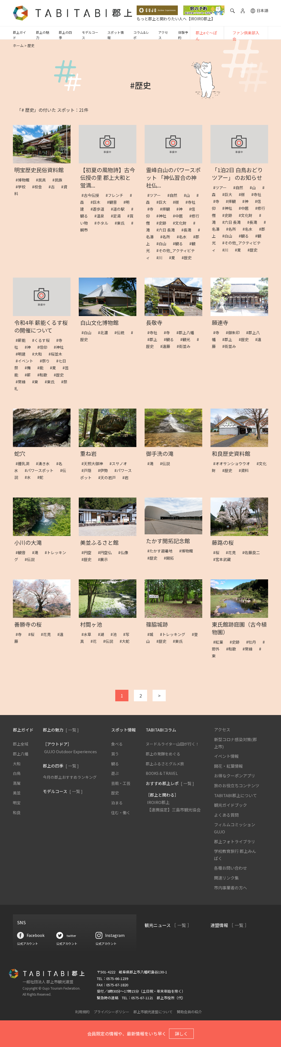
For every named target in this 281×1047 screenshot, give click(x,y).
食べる (117, 744)
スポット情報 (115, 35)
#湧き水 (45, 463)
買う (115, 753)
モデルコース (90, 35)
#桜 (218, 552)
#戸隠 (88, 470)
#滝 (152, 463)
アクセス (163, 35)
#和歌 (44, 375)
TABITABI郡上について (235, 795)
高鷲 (17, 783)
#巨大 (163, 202)
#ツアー (156, 195)
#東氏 (121, 223)
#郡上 (154, 339)
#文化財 (181, 223)
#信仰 (44, 347)
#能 (42, 367)
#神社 (163, 216)
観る (115, 763)
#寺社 (192, 202)
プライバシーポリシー (111, 1011)
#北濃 (105, 332)
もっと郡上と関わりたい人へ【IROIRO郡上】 (176, 18)
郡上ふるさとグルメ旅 (165, 763)
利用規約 (82, 1011)
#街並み (185, 346)
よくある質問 (226, 815)
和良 (17, 812)
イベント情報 (226, 756)
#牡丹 (253, 642)
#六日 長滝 (167, 230)
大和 (17, 763)
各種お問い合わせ (230, 868)
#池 (115, 634)
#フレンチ (116, 195)
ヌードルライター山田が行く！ (172, 744)
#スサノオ (120, 463)
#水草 (88, 634)
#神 (181, 209)
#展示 (105, 559)
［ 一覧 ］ (182, 925)
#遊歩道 (99, 209)
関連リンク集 (226, 878)
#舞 (30, 367)
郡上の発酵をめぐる (163, 753)
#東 (37, 381)
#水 (30, 477)
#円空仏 (107, 552)
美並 (17, 792)
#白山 (163, 243)
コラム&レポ (141, 35)
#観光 (187, 339)
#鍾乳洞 (24, 463)
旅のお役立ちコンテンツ (236, 785)
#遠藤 (167, 346)
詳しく (181, 1033)
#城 (152, 634)
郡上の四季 (65, 35)
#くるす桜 (43, 340)
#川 (161, 257)
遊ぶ (115, 773)
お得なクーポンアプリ (234, 775)
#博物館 (24, 180)
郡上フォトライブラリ (234, 841)
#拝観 (167, 209)
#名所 (167, 236)
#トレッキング (174, 634)
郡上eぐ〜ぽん (206, 35)
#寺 (152, 209)
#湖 (103, 634)
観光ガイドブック (230, 805)
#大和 (39, 354)
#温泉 (101, 216)
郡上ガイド (19, 35)
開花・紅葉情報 (228, 766)
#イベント (26, 361)
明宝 (17, 802)
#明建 (22, 354)
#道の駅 (119, 209)
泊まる (117, 802)
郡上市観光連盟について (153, 1011)
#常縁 (22, 381)
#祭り (47, 361)
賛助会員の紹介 (189, 1011)
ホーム (18, 45)
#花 (95, 641)
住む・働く (120, 812)
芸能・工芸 (120, 783)
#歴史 (188, 257)
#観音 (114, 202)
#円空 (88, 552)
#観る (180, 243)
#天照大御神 (94, 463)
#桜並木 (57, 354)
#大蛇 (126, 641)
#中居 (180, 216)
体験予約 (183, 35)
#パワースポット (41, 470)
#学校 (22, 186)
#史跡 (163, 223)
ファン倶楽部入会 (245, 35)
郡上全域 (20, 744)
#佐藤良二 (253, 552)
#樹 (178, 202)
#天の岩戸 (109, 477)
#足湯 (118, 216)
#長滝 (188, 230)
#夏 (174, 257)
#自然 (174, 195)
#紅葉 (220, 642)
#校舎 (39, 186)
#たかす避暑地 (161, 551)
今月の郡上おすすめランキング (70, 777)
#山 (189, 195)
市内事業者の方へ (230, 887)
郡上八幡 (20, 753)
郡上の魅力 (42, 35)
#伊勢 (105, 470)
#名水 (183, 236)
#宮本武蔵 (224, 559)
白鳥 (17, 773)
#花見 (233, 552)
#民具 (43, 180)
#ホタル (103, 223)
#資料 (245, 470)
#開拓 (171, 558)
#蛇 (42, 477)
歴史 (115, 792)
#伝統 (121, 332)
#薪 (30, 375)
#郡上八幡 (187, 332)
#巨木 (97, 202)
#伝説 (167, 463)
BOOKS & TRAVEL (162, 773)
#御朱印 (234, 332)
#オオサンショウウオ (233, 463)
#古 (53, 186)
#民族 (59, 180)
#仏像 (125, 552)
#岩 (127, 477)
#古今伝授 (92, 195)
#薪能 (22, 340)
